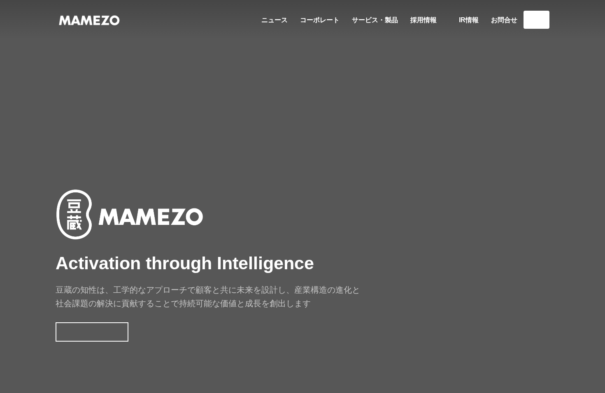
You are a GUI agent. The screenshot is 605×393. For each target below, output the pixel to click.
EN (536, 19)
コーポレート (320, 19)
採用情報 (424, 19)
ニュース (274, 19)
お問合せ (504, 19)
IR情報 (469, 19)
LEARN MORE (92, 331)
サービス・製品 (375, 19)
